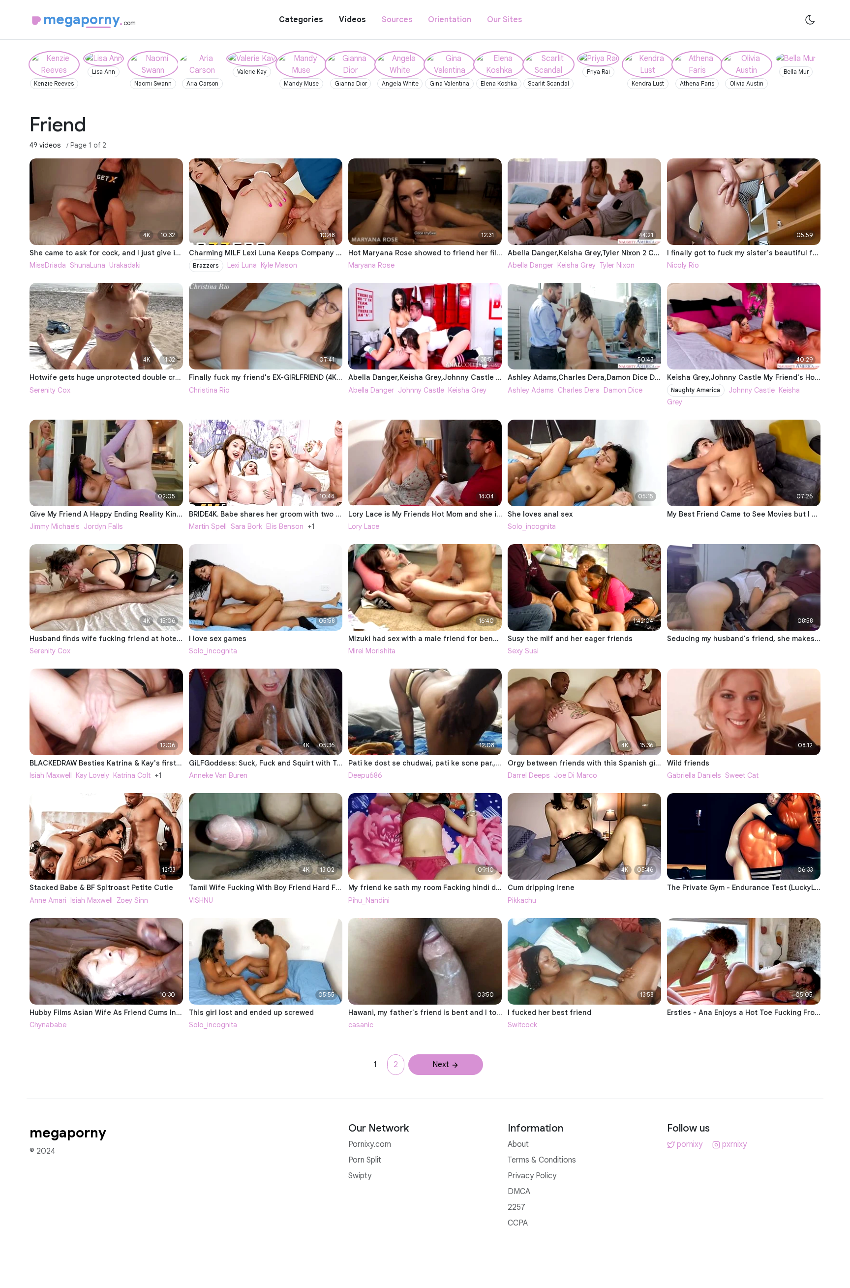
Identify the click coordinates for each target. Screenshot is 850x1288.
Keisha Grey (576, 265)
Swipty (359, 1176)
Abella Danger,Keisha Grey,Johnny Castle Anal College (444, 377)
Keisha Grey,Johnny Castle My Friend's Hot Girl (749, 377)
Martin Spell (208, 526)
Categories (301, 20)
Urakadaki (125, 265)
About (518, 1144)
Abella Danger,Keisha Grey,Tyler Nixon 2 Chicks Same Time (610, 252)
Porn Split (364, 1160)
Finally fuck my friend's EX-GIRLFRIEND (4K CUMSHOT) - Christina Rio (309, 377)
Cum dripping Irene (541, 887)
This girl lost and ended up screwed (251, 1012)
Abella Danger (530, 265)
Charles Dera (579, 390)
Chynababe (48, 1024)
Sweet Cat (742, 775)
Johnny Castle (421, 390)
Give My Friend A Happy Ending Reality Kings (107, 514)
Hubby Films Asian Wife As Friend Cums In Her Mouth (122, 1012)
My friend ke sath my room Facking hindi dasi (427, 887)
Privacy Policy (532, 1176)
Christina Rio (209, 390)
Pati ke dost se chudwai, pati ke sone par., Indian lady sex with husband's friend (488, 763)
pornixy (689, 1144)
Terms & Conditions (542, 1160)
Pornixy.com (369, 1144)
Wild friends (688, 763)
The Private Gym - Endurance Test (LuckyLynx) (748, 887)
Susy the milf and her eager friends (570, 638)
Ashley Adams (531, 390)
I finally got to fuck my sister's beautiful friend (749, 252)
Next (440, 1065)
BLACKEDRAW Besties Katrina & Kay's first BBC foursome (129, 763)
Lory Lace (363, 526)
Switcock (522, 1024)
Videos (352, 20)
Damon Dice (623, 390)
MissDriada (48, 265)
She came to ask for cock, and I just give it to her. (116, 252)
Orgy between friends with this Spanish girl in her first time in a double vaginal (646, 763)
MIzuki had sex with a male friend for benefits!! (430, 638)
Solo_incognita (532, 526)
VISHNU (201, 900)
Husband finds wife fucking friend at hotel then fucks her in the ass (149, 638)
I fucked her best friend (549, 1012)
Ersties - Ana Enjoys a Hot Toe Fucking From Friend (756, 1012)
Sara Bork (246, 526)
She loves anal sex (540, 514)
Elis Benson (285, 526)
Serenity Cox (50, 390)
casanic (360, 1024)
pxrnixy (734, 1144)
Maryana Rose (371, 265)
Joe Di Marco (575, 775)
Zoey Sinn (132, 900)
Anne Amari (48, 900)
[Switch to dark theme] (810, 19)
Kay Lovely (92, 775)
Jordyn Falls (103, 526)
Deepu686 (365, 775)
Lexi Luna (242, 265)
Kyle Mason (279, 265)
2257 (516, 1207)
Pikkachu (522, 900)
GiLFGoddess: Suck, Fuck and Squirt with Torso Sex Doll (285, 763)
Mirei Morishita (371, 650)
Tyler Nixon (617, 265)
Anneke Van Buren (218, 775)
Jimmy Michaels (55, 526)
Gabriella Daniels (694, 775)
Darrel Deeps (529, 775)
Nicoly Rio (683, 265)
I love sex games (217, 638)
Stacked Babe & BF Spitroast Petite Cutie (101, 887)
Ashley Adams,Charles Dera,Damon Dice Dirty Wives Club (607, 377)
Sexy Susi (523, 650)
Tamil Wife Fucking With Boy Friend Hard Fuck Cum (277, 887)
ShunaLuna (87, 265)
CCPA (518, 1223)
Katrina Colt (132, 775)
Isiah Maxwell (51, 775)
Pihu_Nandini (369, 900)
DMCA (519, 1191)
